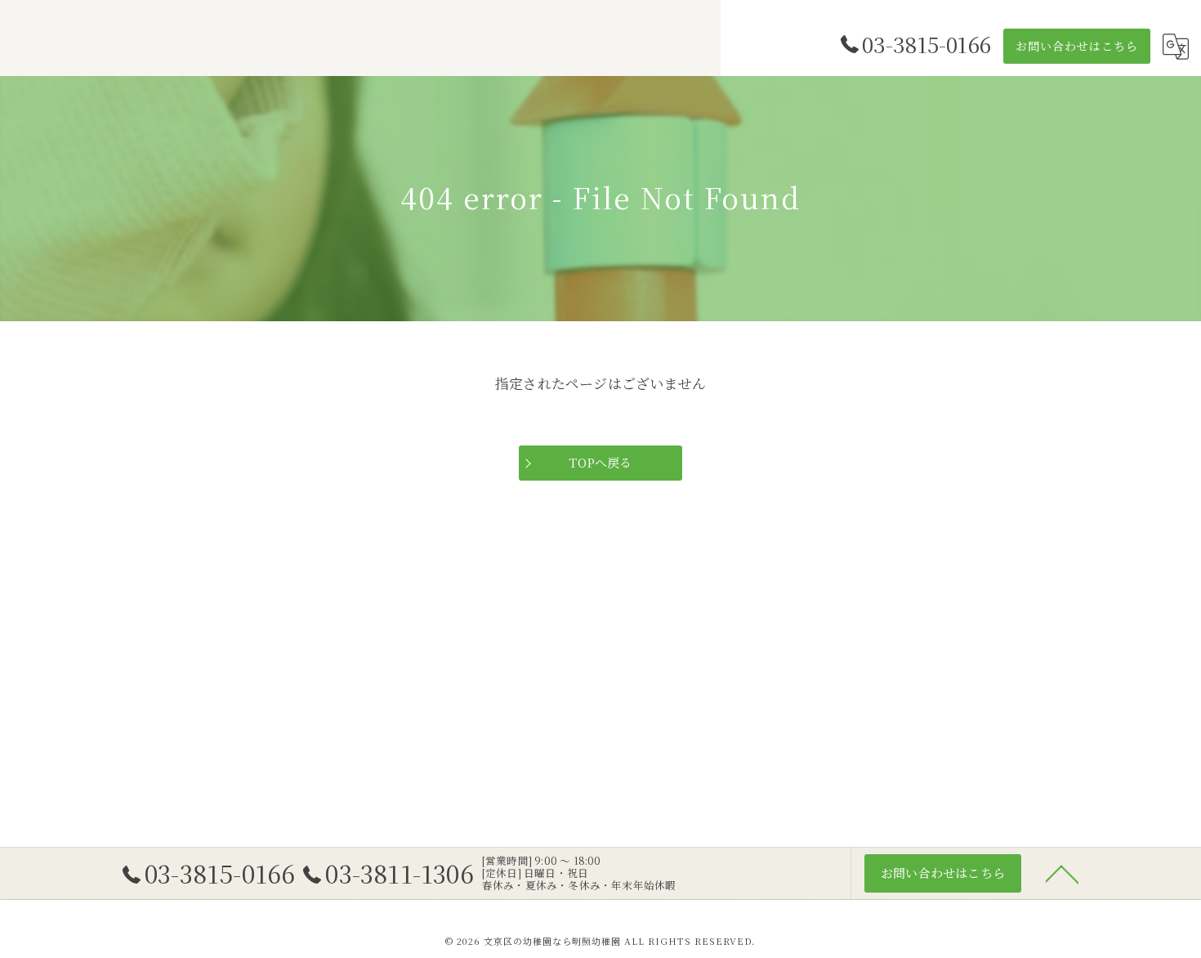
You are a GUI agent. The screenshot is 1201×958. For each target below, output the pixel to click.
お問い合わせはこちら (1077, 46)
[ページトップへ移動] (1062, 873)
